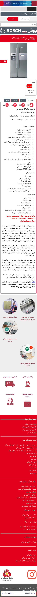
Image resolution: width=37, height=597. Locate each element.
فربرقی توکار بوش (30, 492)
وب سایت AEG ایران (29, 529)
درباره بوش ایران (31, 555)
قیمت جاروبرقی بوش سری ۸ (10, 340)
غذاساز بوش (32, 456)
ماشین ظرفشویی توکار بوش (27, 489)
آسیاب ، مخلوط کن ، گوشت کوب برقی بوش (22, 450)
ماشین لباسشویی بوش (29, 427)
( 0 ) (2, 61)
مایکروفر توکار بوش (30, 494)
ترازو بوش (33, 473)
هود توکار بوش (31, 503)
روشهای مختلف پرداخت (28, 395)
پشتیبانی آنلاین (28, 376)
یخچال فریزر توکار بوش (28, 486)
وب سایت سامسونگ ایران (28, 526)
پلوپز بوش (33, 459)
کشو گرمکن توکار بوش (29, 506)
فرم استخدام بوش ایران (28, 542)
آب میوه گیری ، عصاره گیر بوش (26, 447)
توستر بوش (32, 464)
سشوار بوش (32, 470)
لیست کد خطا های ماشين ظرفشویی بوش (27, 318)
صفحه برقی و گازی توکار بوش (26, 497)
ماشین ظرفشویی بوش (29, 429)
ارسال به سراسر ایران (10, 376)
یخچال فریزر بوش (30, 424)
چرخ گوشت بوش (31, 453)
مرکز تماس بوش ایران (29, 557)
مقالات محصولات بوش (29, 514)
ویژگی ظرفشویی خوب (10, 317)
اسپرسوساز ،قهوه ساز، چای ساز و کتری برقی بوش (20, 445)
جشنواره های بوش (30, 517)
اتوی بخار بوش (31, 462)
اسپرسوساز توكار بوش (29, 500)
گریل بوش (33, 467)
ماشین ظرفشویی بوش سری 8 (27, 364)
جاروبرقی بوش (32, 432)
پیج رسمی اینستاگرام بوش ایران (26, 560)
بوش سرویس (10, 394)
